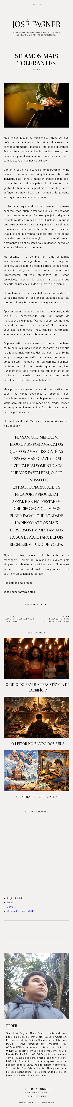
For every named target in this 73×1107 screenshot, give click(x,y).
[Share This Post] (38, 604)
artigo (36, 70)
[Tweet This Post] (34, 604)
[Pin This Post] (41, 604)
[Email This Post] (46, 604)
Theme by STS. (47, 1102)
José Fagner (36, 24)
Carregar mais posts (36, 1092)
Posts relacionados (36, 1096)
